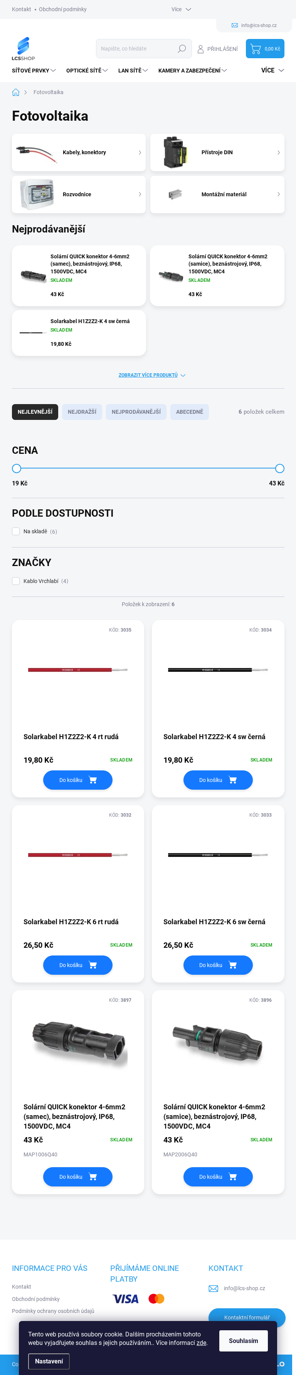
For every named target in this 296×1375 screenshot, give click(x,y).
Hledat (182, 48)
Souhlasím (243, 1341)
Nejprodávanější (136, 412)
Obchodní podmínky (63, 9)
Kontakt (21, 9)
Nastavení (49, 1361)
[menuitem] (35, 70)
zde (201, 1342)
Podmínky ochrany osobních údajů (53, 1311)
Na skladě (39, 531)
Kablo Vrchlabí (45, 581)
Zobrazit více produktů (148, 375)
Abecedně (189, 412)
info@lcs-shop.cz (244, 1288)
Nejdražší (82, 412)
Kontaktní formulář (247, 1317)
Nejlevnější (35, 412)
